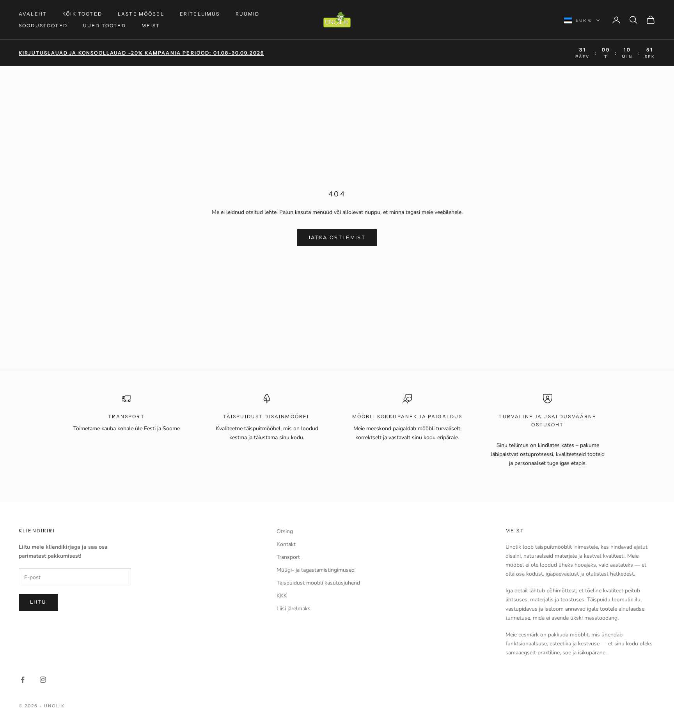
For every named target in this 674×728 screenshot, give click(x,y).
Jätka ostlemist (337, 237)
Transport (288, 557)
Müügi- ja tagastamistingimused (316, 570)
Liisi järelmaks (293, 608)
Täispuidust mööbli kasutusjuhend (318, 583)
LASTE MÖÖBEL (141, 14)
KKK (282, 595)
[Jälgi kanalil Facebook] (23, 680)
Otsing (285, 531)
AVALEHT (33, 14)
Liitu (38, 602)
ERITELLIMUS (200, 14)
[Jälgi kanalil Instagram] (43, 680)
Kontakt (286, 544)
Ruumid (248, 14)
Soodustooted (43, 25)
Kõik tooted (82, 14)
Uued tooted (104, 25)
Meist (151, 25)
